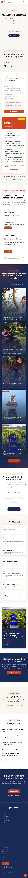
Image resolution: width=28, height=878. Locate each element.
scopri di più (19, 157)
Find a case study (14, 460)
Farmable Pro (4, 814)
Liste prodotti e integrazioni (6, 832)
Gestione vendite (4, 818)
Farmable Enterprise (5, 820)
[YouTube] (2, 867)
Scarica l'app (4, 840)
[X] (11, 867)
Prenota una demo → (14, 509)
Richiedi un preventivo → (14, 672)
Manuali (3, 836)
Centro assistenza (5, 847)
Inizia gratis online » (14, 111)
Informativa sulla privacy (13, 874)
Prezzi (3, 838)
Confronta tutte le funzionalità (14, 705)
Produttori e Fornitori (10, 500)
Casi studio (4, 830)
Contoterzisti (14, 504)
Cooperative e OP (20, 496)
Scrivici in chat (4, 851)
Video (3, 834)
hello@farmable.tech (5, 860)
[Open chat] (25, 875)
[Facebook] (4, 867)
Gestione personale (5, 816)
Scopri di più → (8, 227)
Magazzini (20, 500)
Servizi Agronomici (8, 496)
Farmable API (4, 822)
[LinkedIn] (9, 867)
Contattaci (3, 853)
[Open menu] (23, 2)
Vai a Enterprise (14, 35)
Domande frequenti (5, 849)
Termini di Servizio (5, 874)
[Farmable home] (6, 2)
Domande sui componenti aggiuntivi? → (14, 258)
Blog (2, 828)
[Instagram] (7, 867)
